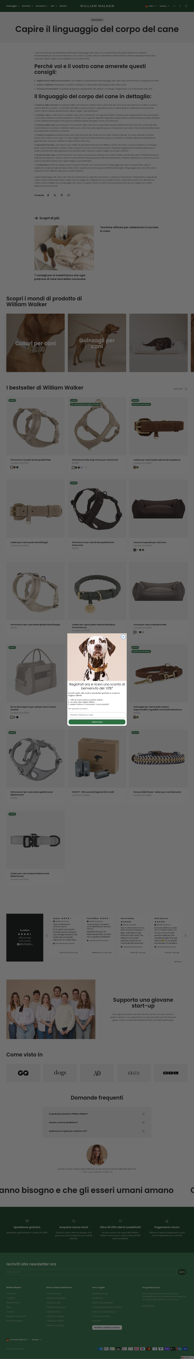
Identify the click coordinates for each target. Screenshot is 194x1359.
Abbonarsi (97, 722)
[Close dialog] (123, 636)
